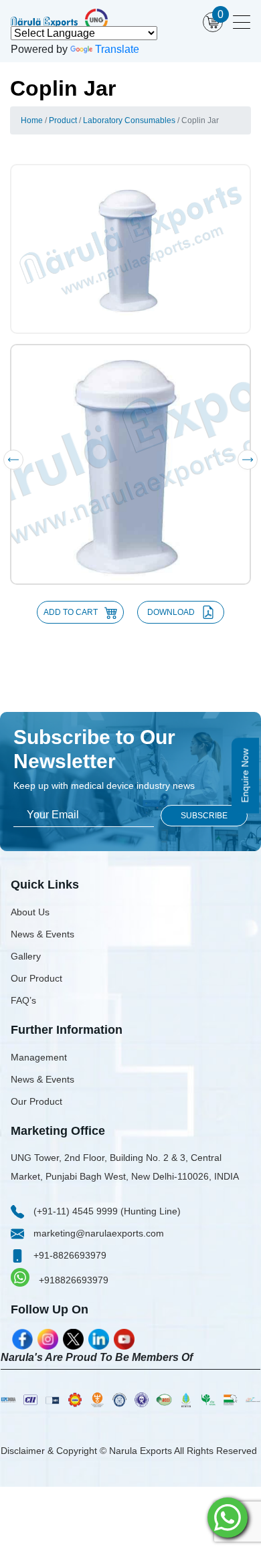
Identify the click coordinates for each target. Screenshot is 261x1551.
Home (32, 120)
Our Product (36, 978)
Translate (117, 49)
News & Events (42, 934)
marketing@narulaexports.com (97, 1233)
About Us (30, 912)
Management (39, 1057)
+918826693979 (72, 1280)
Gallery (26, 956)
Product (63, 120)
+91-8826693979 (68, 1255)
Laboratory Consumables (129, 120)
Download (171, 612)
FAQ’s (23, 1000)
